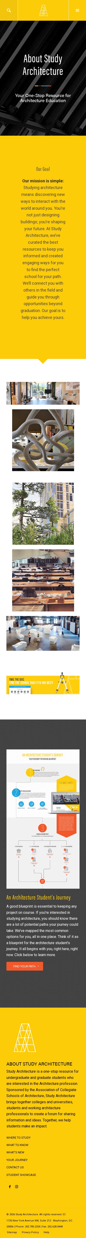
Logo (43, 10)
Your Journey (17, 1160)
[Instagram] (16, 1186)
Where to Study (18, 1137)
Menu (77, 10)
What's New (15, 1152)
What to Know (17, 1145)
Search (9, 10)
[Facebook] (9, 1186)
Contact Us (15, 1167)
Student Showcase (21, 1175)
